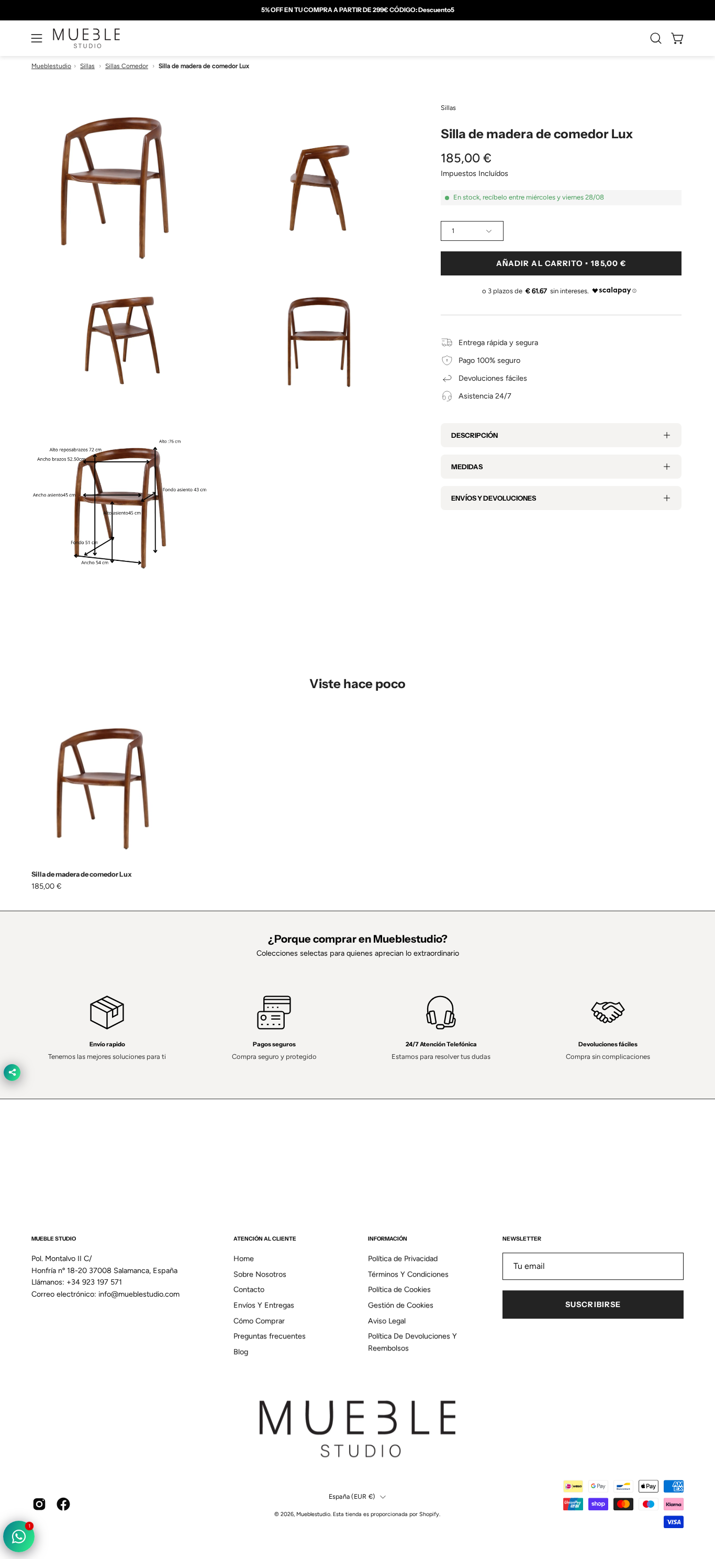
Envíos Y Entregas (263, 1305)
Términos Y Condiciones (408, 1274)
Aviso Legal (387, 1320)
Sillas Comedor (126, 66)
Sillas (87, 66)
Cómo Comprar (259, 1320)
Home (243, 1258)
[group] (357, 10)
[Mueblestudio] (86, 38)
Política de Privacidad (403, 1258)
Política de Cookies (399, 1290)
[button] (656, 38)
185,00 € (46, 886)
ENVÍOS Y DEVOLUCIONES (493, 498)
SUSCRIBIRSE (593, 1304)
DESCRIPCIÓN (474, 435)
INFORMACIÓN (387, 1238)
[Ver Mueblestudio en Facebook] (63, 1504)
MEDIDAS (467, 466)
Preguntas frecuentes (269, 1336)
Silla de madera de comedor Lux (81, 874)
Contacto (248, 1290)
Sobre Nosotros (259, 1274)
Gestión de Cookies (400, 1305)
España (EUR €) (352, 1496)
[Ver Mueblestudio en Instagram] (39, 1504)
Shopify (429, 1514)
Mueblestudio (51, 66)
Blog (240, 1351)
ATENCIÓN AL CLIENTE (264, 1238)
